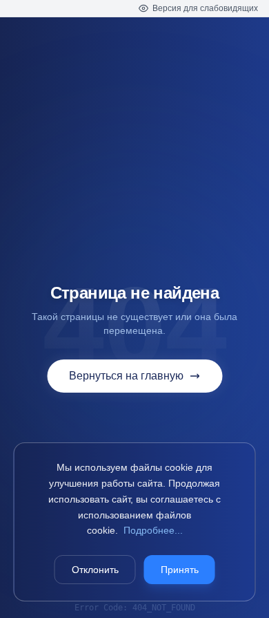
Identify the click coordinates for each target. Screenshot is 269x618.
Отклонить (95, 569)
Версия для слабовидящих (205, 8)
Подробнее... (153, 530)
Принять (180, 569)
